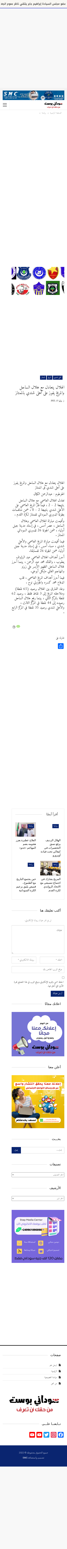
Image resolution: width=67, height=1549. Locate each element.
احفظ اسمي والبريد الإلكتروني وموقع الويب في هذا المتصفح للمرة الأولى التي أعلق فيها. (38, 984)
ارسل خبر (53, 1365)
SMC (25, 1457)
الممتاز (43, 377)
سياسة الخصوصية (50, 1377)
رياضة (56, 826)
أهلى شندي (57, 377)
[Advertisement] (33, 47)
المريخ (49, 377)
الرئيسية (54, 1371)
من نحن (54, 1383)
